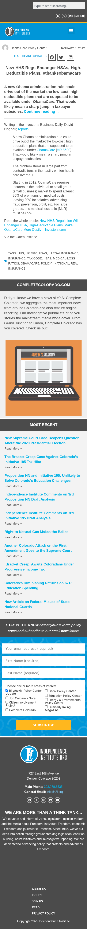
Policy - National (55, 263)
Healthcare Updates (29, 56)
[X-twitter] (64, 16)
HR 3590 (63, 150)
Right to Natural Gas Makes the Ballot (36, 532)
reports (23, 129)
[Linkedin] (70, 16)
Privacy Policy (43, 913)
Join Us (37, 901)
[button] (71, 30)
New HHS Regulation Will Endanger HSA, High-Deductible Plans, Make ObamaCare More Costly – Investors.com (41, 225)
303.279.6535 (53, 786)
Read (35, 907)
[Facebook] (58, 16)
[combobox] (59, 5)
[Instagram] (76, 16)
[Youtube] (82, 16)
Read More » (13, 448)
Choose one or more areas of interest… (32, 686)
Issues (37, 895)
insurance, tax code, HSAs (29, 258)
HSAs (43, 253)
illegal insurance (63, 253)
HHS (21, 253)
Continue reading (42, 111)
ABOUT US (39, 889)
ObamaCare (46, 150)
